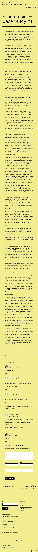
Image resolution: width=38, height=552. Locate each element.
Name (6, 462)
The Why (22, 510)
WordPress (12, 547)
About (29, 7)
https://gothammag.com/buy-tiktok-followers (21, 377)
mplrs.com (11, 433)
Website (6, 468)
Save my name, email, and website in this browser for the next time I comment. (18, 474)
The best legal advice (24, 508)
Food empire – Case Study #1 (26, 507)
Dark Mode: (34, 550)
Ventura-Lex (6, 2)
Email (21, 462)
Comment (7, 450)
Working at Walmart (14, 365)
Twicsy (10, 393)
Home (26, 7)
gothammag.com (13, 414)
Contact (34, 7)
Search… (4, 501)
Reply (6, 373)
